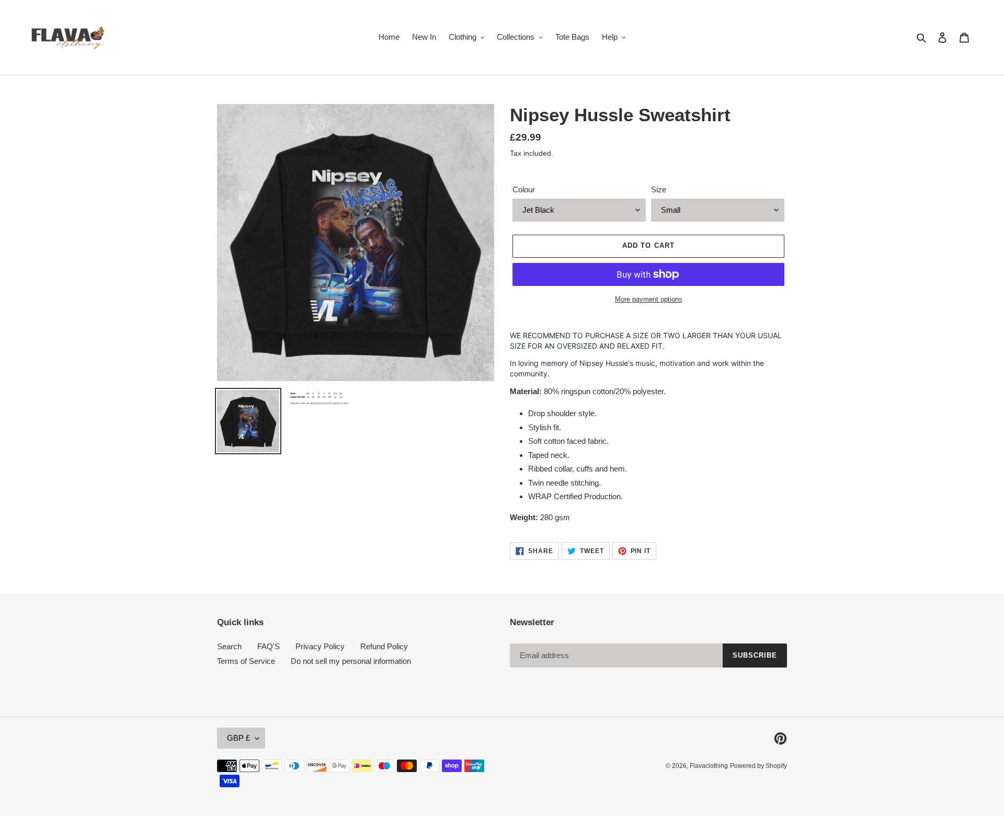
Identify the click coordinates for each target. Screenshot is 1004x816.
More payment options (648, 299)
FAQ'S (268, 646)
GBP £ (238, 737)
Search (229, 646)
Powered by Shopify (758, 765)
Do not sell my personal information (351, 661)
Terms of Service (246, 661)
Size (658, 189)
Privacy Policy (320, 646)
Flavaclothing (709, 765)
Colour (523, 189)
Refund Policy (384, 646)
